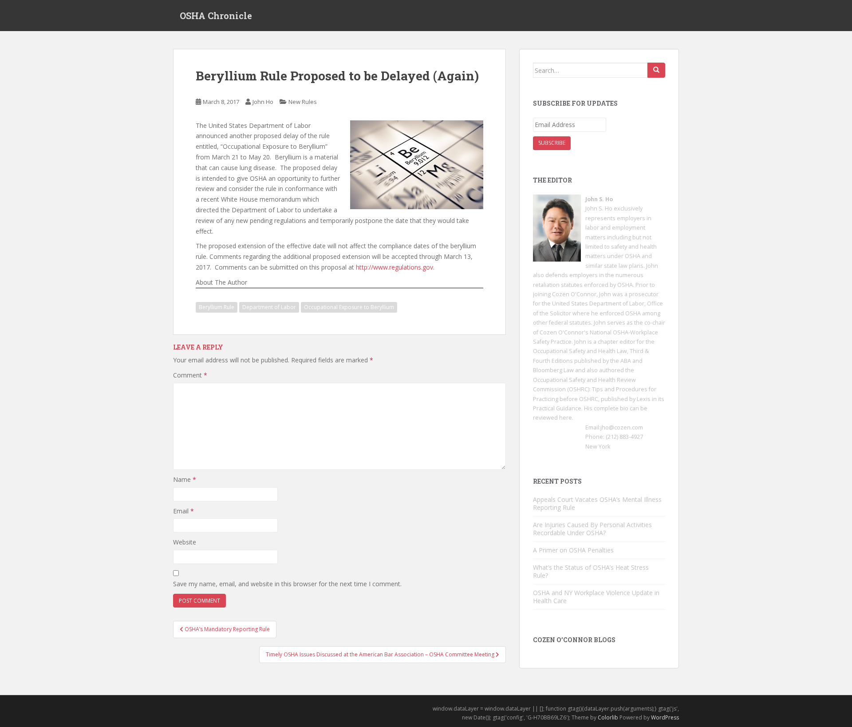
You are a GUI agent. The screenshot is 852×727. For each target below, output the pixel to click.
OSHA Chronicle (216, 15)
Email (183, 511)
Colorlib (608, 717)
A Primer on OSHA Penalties (573, 550)
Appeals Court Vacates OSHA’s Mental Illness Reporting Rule (597, 503)
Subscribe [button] (551, 143)
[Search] (656, 70)
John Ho (262, 102)
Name (184, 479)
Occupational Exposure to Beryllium (349, 307)
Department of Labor (269, 307)
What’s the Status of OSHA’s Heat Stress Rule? (591, 571)
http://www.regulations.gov (394, 267)
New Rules (302, 102)
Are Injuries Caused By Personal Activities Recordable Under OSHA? (592, 528)
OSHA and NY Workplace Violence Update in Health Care (596, 596)
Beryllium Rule (216, 307)
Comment (190, 375)
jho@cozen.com (621, 427)
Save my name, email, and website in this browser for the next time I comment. (287, 584)
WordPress (665, 717)
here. (566, 417)
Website (184, 542)
